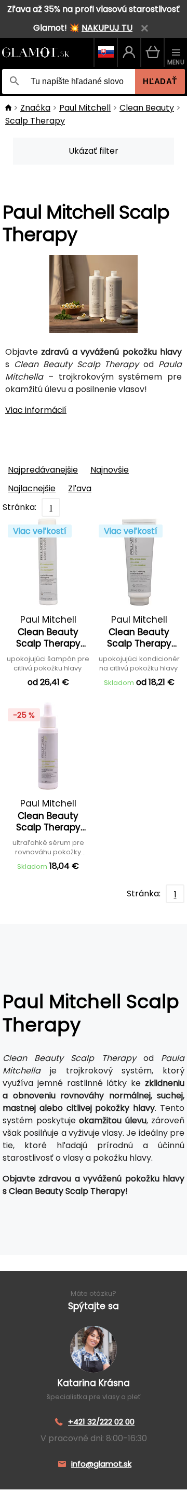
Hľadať (160, 81)
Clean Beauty (146, 108)
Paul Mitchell (85, 108)
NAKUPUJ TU (107, 28)
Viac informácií (35, 410)
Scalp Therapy (35, 121)
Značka (35, 108)
